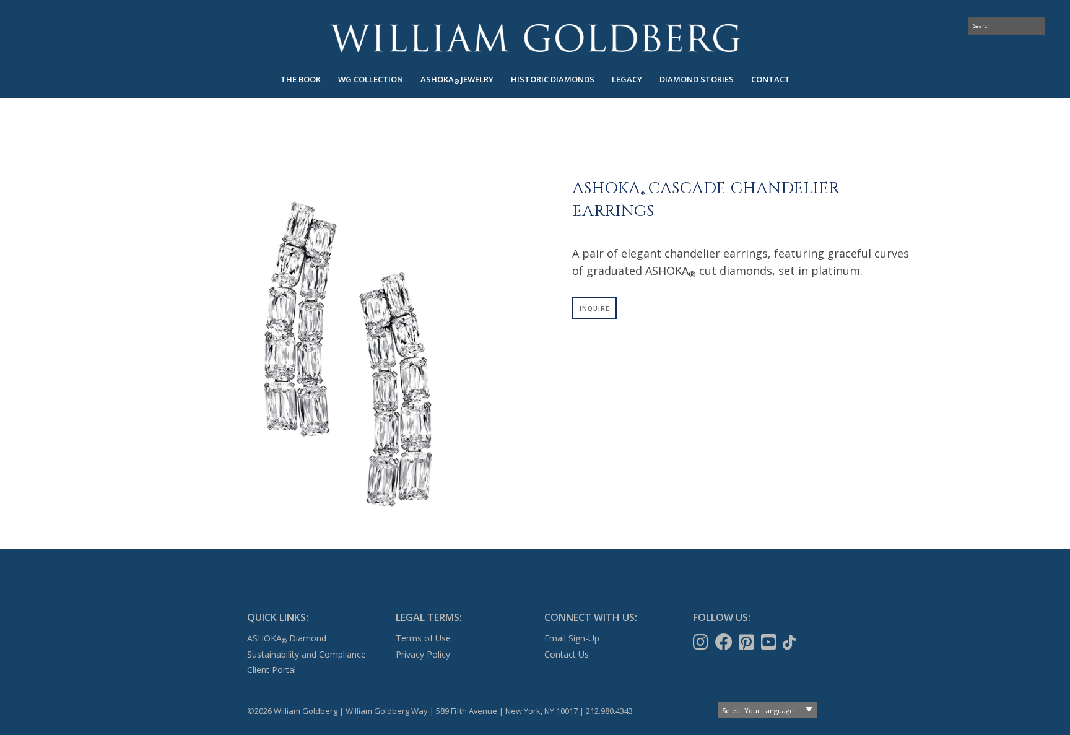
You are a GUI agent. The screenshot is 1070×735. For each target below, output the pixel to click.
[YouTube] (770, 642)
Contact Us (566, 654)
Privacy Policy (423, 654)
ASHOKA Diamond (286, 638)
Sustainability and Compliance (306, 654)
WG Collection (370, 79)
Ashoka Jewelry (457, 79)
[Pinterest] (748, 642)
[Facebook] (725, 642)
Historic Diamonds (552, 79)
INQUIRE (594, 308)
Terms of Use (423, 638)
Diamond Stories (696, 79)
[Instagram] (702, 642)
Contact (770, 79)
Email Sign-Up (571, 638)
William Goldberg (535, 38)
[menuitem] (300, 79)
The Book (301, 79)
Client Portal (271, 670)
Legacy (627, 79)
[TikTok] (790, 642)
